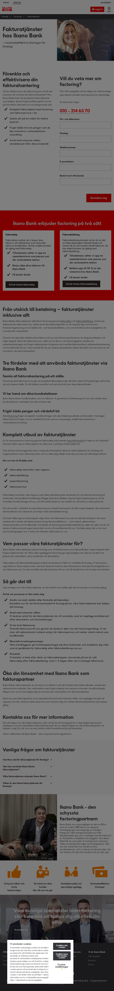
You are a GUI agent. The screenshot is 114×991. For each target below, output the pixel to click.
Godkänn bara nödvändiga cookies (62, 956)
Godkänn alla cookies (61, 946)
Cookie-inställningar (61, 965)
